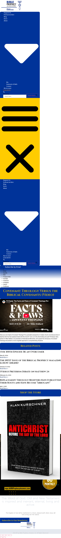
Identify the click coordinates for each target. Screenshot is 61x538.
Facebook (6, 280)
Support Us (7, 13)
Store (5, 19)
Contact (8, 86)
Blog (5, 17)
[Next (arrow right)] (4, 537)
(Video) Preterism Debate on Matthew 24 (24, 371)
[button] (4, 92)
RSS (4, 275)
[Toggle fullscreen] (4, 535)
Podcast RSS (7, 277)
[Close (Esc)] (10, 535)
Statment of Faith (11, 84)
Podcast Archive (9, 15)
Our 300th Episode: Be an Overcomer (22, 351)
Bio (7, 82)
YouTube (5, 278)
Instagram (6, 282)
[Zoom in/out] (1, 535)
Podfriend (6, 286)
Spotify (5, 273)
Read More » (4, 357)
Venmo (5, 284)
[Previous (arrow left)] (1, 537)
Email (4, 271)
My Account (7, 88)
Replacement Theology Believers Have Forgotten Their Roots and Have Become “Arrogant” (30, 381)
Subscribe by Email (13, 267)
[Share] (7, 535)
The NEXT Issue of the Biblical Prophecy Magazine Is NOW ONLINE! (30, 362)
